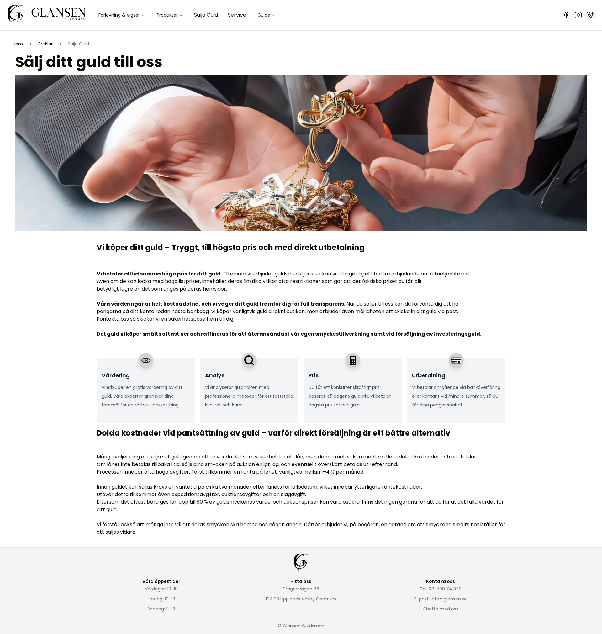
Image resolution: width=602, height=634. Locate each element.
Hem (18, 44)
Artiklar (45, 44)
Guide (263, 15)
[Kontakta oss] (590, 15)
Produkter (167, 15)
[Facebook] (565, 15)
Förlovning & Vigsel (118, 15)
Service (237, 14)
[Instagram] (578, 15)
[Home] (47, 15)
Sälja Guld (206, 14)
